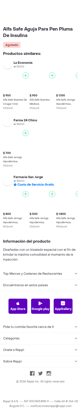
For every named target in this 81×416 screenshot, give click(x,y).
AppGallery (63, 309)
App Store (17, 309)
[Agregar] (26, 75)
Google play (40, 309)
